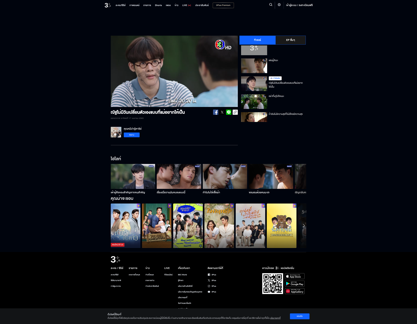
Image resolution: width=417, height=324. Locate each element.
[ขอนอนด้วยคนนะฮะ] (271, 176)
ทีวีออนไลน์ (168, 274)
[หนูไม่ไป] (125, 226)
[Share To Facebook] (215, 112)
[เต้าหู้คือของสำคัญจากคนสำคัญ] (133, 176)
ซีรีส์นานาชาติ (116, 280)
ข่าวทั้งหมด (149, 274)
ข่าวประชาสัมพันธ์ (152, 286)
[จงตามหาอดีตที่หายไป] (219, 226)
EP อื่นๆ (290, 40)
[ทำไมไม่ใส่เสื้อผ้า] (225, 176)
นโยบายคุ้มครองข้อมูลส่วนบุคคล (190, 291)
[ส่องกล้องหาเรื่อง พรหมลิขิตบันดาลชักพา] (188, 226)
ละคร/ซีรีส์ (114, 274)
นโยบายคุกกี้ (182, 297)
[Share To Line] (228, 112)
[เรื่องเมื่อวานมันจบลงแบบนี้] (179, 176)
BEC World (182, 274)
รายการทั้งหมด (134, 274)
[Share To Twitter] (222, 112)
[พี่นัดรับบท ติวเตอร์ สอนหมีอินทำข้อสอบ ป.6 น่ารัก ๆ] (281, 226)
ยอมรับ (300, 316)
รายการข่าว (149, 280)
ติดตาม (131, 135)
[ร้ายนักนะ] (157, 226)
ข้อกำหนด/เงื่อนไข (184, 303)
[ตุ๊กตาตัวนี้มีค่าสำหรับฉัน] (250, 226)
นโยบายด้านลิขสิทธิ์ (185, 286)
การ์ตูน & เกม (116, 286)
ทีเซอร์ (257, 40)
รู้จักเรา (180, 280)
